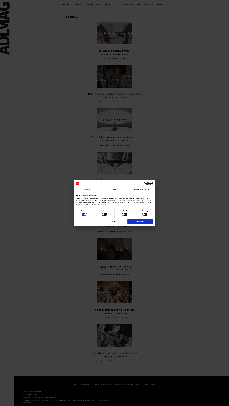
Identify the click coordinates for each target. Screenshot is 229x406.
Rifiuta (114, 221)
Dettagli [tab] (114, 189)
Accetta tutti (140, 221)
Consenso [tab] (87, 189)
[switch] (104, 214)
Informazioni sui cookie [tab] (141, 189)
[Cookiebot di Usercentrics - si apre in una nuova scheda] (145, 183)
